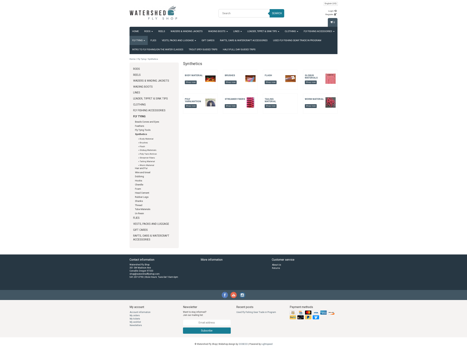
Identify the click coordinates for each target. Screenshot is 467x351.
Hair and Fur (141, 168)
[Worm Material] (330, 102)
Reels (161, 31)
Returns (276, 268)
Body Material (146, 139)
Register (329, 14)
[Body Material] (210, 78)
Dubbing (139, 176)
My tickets (135, 318)
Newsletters (136, 325)
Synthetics (153, 59)
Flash (142, 146)
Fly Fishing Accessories (318, 31)
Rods (147, 31)
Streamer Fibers (147, 157)
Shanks (139, 201)
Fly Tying (137, 40)
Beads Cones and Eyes (147, 121)
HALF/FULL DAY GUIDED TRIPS (239, 49)
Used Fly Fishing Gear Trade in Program (297, 40)
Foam (138, 188)
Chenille (139, 184)
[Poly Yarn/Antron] (210, 102)
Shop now (191, 82)
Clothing (290, 31)
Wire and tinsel (142, 172)
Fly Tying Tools (142, 130)
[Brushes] (250, 78)
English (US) (331, 3)
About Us (276, 265)
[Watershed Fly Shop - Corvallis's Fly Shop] (153, 13)
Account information (140, 312)
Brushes (144, 142)
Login (331, 11)
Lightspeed (267, 344)
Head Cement (142, 192)
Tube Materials (142, 209)
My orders (135, 315)
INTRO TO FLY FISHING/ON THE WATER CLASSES (157, 49)
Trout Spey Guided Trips (203, 49)
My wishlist (135, 322)
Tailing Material (147, 161)
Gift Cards (208, 40)
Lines (236, 31)
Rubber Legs (141, 197)
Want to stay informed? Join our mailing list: (194, 313)
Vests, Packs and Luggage (178, 40)
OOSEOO (243, 344)
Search (277, 13)
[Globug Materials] (330, 78)
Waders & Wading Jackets (187, 31)
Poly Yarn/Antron (148, 154)
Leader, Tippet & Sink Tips (262, 31)
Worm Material (147, 165)
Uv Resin (139, 213)
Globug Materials (148, 150)
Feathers (139, 126)
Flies (153, 40)
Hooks (138, 180)
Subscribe (207, 330)
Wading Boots (217, 31)
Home (135, 31)
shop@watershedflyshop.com (145, 274)
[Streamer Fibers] (250, 102)
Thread (138, 205)
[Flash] (290, 78)
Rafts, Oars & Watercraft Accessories (244, 40)
